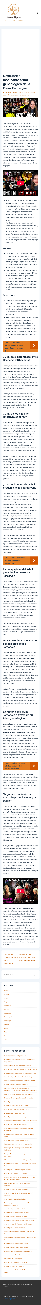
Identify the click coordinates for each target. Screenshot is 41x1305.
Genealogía (7, 1013)
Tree (5, 1039)
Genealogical (24, 95)
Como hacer (7, 1005)
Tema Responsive (9, 1299)
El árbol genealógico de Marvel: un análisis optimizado (20, 1073)
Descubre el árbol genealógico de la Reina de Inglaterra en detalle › (27, 957)
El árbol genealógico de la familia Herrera (16, 1247)
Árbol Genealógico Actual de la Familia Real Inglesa (19, 1077)
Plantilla (6, 1036)
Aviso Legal (20, 1284)
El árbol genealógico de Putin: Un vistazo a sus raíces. (20, 1102)
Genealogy (7, 1024)
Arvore (6, 998)
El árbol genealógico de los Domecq (14, 1227)
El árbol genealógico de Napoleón (13, 1266)
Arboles (6, 994)
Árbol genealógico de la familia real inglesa (16, 1109)
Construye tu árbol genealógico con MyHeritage (18, 1251)
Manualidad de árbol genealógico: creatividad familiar (19, 1080)
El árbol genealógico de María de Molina (15, 1216)
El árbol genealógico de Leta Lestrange (15, 1117)
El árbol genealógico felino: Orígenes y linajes (17, 1169)
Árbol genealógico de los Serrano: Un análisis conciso (19, 1255)
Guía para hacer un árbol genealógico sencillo (17, 1065)
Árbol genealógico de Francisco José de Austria (18, 1224)
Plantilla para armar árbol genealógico (15, 1056)
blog (5, 1002)
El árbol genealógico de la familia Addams (16, 1243)
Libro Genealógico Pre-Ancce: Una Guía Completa (18, 1094)
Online (6, 1028)
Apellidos (7, 990)
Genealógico (7, 1020)
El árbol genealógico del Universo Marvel (16, 1189)
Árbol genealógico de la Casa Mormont (15, 1124)
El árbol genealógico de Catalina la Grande (16, 1105)
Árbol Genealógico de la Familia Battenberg (16, 1199)
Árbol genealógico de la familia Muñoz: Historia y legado (20, 1069)
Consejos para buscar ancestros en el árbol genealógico (20, 1120)
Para (5, 1032)
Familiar (6, 1009)
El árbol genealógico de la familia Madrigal (16, 1212)
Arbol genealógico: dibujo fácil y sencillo (15, 1262)
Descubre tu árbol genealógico (13, 1258)
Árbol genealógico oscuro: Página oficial (15, 1173)
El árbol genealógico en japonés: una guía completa (19, 1220)
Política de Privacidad (9, 1284)
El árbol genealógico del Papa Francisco (15, 1084)
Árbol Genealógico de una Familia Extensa (16, 1140)
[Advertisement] (20, 51)
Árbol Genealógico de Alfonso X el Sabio (16, 1209)
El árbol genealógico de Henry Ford (14, 1113)
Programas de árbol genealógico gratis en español (18, 1098)
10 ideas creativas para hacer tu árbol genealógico (18, 1160)
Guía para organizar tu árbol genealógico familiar (18, 1144)
